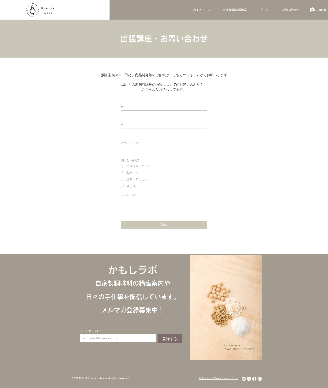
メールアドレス (131, 142)
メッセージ (128, 195)
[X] (249, 379)
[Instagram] (260, 379)
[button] (234, 10)
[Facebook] (254, 379)
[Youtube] (244, 379)
